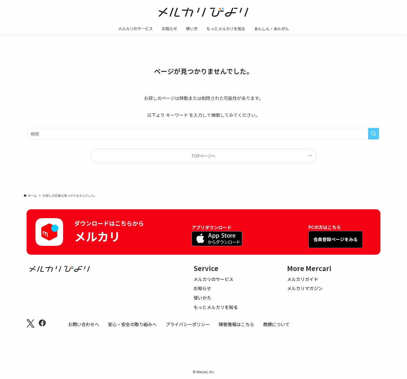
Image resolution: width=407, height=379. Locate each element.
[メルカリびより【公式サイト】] (203, 12)
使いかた (202, 297)
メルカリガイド (302, 279)
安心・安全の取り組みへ (132, 324)
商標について (276, 324)
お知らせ (202, 288)
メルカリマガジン (305, 288)
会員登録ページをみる (335, 239)
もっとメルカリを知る (216, 307)
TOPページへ (203, 156)
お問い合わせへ (83, 324)
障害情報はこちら (236, 324)
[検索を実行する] (373, 134)
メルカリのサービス (213, 279)
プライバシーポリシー (188, 324)
